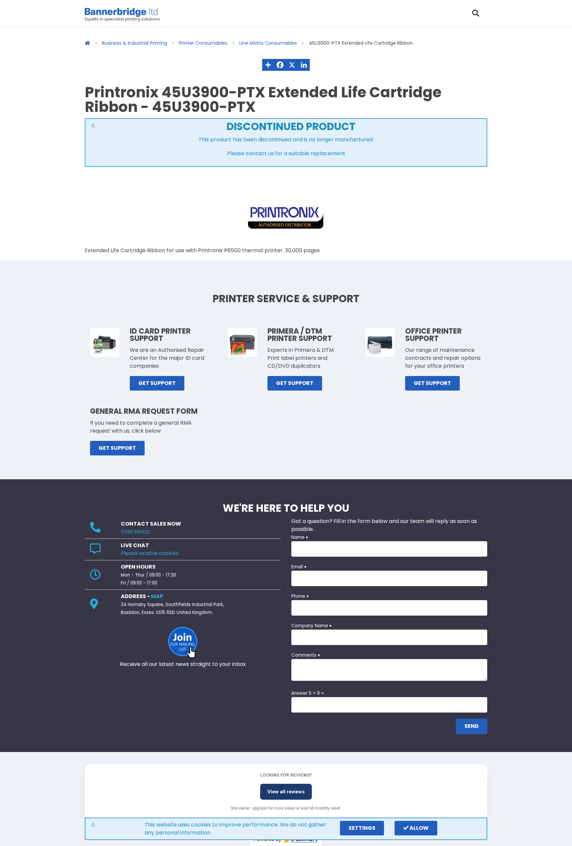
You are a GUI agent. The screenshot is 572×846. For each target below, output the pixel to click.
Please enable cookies (150, 553)
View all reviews (286, 792)
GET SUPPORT (157, 383)
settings (362, 828)
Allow (418, 828)
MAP (157, 596)
